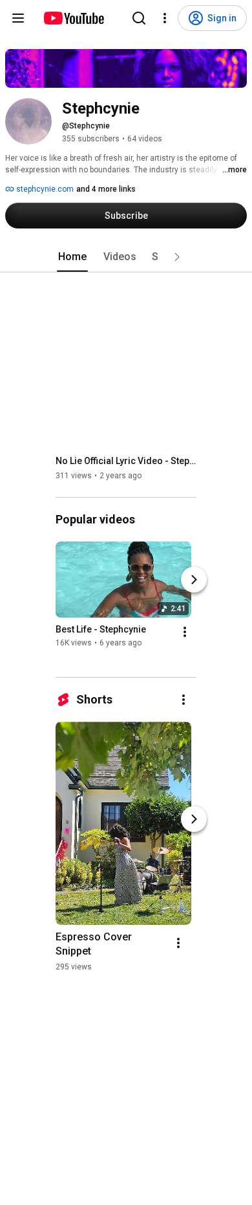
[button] (177, 256)
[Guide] (18, 18)
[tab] (72, 256)
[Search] (139, 18)
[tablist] (126, 256)
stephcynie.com (44, 189)
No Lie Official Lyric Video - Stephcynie (126, 461)
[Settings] (165, 18)
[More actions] (185, 632)
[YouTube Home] (73, 18)
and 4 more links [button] (106, 189)
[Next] (194, 579)
